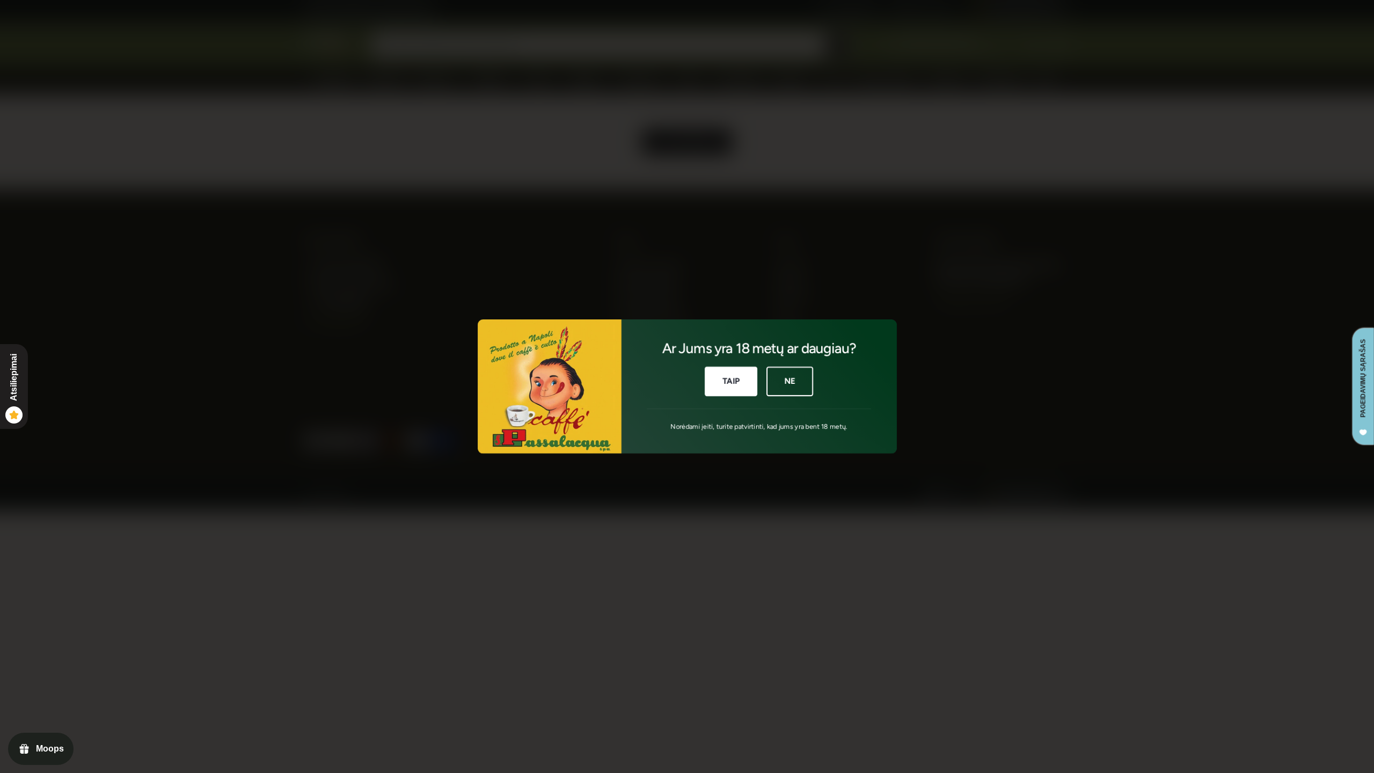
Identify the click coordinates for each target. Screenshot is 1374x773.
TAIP (730, 381)
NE (789, 381)
